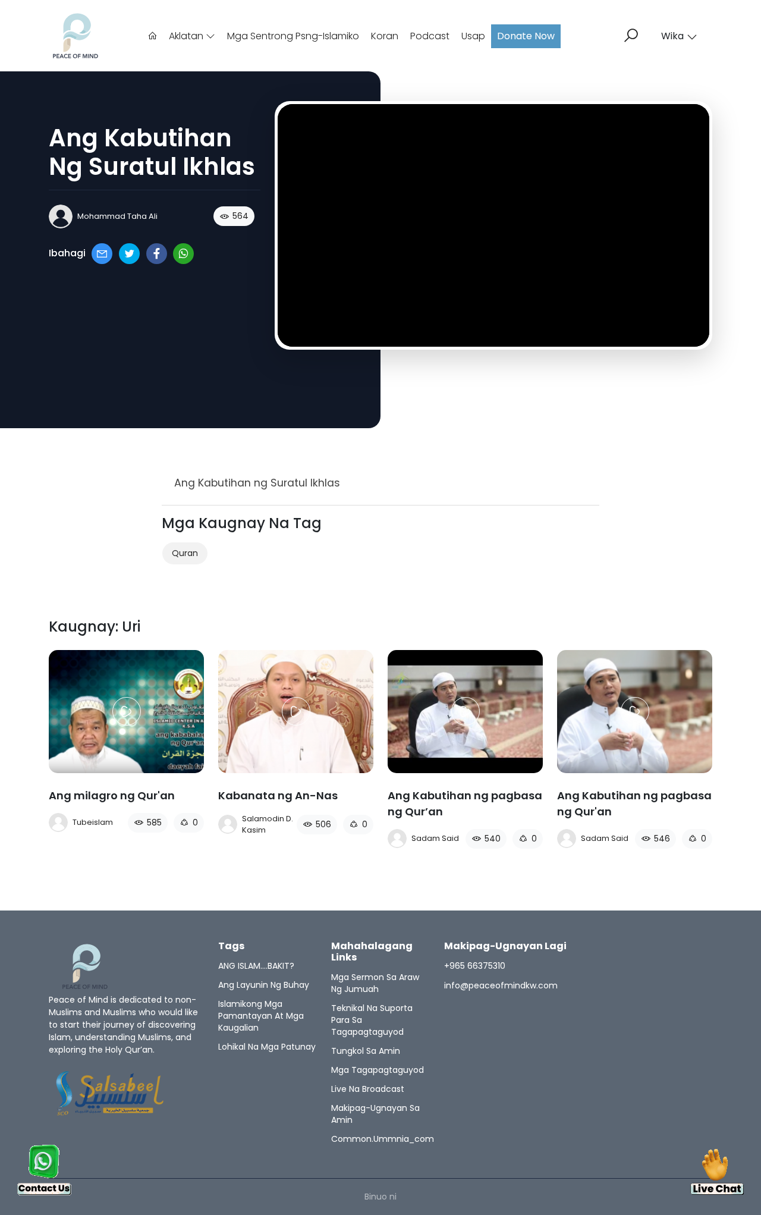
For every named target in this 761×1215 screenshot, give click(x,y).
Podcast (429, 36)
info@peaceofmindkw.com (501, 985)
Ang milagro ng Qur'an (112, 795)
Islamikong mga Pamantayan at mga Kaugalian (261, 1016)
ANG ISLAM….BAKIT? (256, 966)
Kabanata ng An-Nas (278, 795)
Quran (185, 553)
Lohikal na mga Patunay (267, 1047)
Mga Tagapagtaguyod (377, 1070)
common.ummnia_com (382, 1139)
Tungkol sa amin (365, 1051)
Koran (384, 36)
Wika (672, 36)
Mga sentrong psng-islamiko (293, 36)
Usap (473, 36)
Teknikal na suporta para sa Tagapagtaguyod (372, 1020)
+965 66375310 (474, 966)
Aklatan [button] (187, 36)
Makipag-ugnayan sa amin (375, 1114)
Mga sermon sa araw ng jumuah (375, 983)
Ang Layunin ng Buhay (263, 985)
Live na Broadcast (367, 1089)
